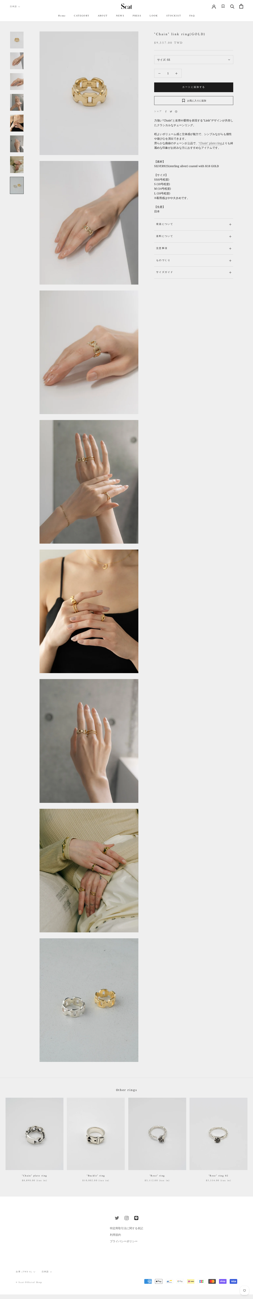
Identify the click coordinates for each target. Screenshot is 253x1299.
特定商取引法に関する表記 (126, 1228)
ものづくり (163, 260)
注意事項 (162, 248)
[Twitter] (171, 111)
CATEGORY (81, 16)
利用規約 (115, 1235)
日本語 (13, 6)
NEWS (120, 16)
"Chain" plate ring (210, 143)
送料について (164, 236)
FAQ (192, 16)
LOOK (154, 16)
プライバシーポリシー (124, 1241)
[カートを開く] (241, 6)
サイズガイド (164, 272)
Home (62, 16)
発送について (164, 224)
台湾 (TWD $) (24, 1271)
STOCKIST (173, 16)
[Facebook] (166, 111)
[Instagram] (127, 1217)
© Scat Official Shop (29, 1282)
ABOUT (103, 16)
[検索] (232, 6)
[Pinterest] (176, 111)
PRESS (137, 16)
